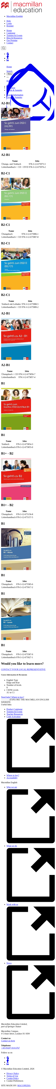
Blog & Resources (14, 38)
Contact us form (8, 1041)
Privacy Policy (13, 1073)
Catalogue (11, 33)
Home (9, 30)
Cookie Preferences (15, 1081)
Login (9, 23)
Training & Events (14, 35)
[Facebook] (31, 55)
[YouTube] (31, 53)
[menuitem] (31, 30)
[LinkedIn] (31, 60)
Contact (10, 43)
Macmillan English (15, 16)
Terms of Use (12, 1076)
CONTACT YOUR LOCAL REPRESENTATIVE (23, 669)
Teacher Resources (15, 714)
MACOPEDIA (24, 1085)
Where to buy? (13, 775)
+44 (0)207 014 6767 (10, 1048)
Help (9, 21)
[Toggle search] (3, 48)
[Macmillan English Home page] (21, 11)
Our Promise (12, 40)
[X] (31, 58)
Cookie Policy (13, 1078)
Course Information (15, 95)
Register (10, 26)
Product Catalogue (14, 709)
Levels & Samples (14, 90)
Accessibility (12, 778)
